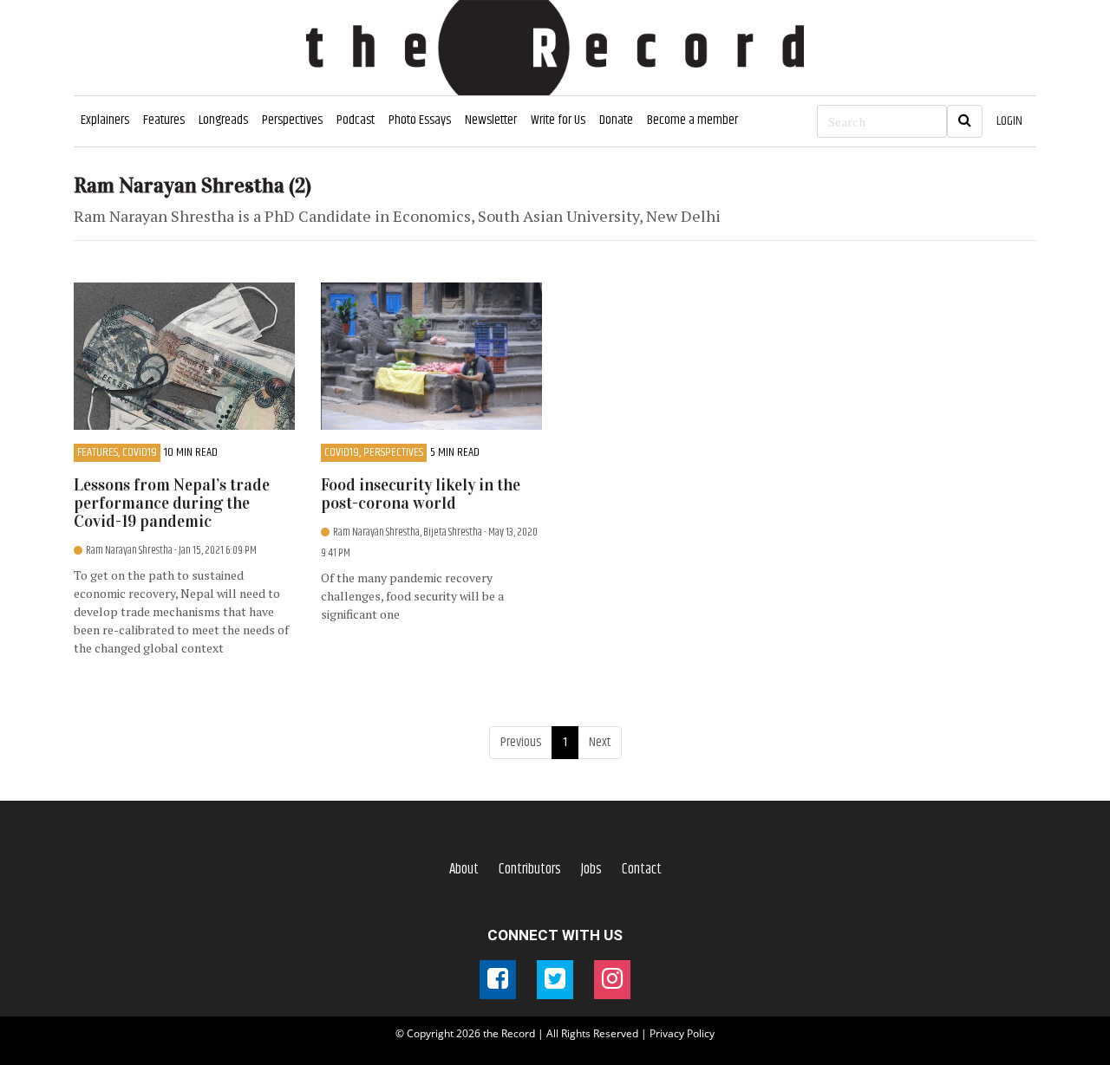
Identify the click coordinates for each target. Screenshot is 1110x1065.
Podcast (355, 120)
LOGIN (1009, 121)
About (464, 869)
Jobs (591, 869)
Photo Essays (419, 120)
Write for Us (558, 120)
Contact (642, 869)
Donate (616, 120)
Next (599, 742)
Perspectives (292, 120)
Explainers (105, 120)
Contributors (530, 869)
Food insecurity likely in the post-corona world (420, 494)
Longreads (223, 120)
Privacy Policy (682, 1033)
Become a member (692, 120)
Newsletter (491, 120)
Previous (520, 742)
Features (164, 120)
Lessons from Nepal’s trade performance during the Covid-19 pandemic (172, 503)
